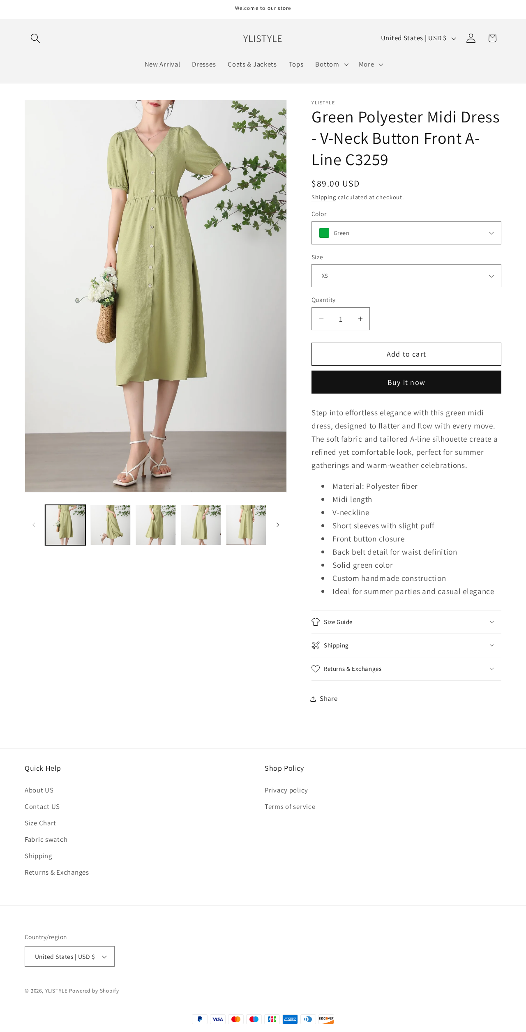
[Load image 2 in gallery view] (110, 525)
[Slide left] (34, 525)
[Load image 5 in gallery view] (246, 525)
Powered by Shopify (94, 990)
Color (318, 214)
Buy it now (406, 382)
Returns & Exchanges (57, 872)
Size (317, 257)
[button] (35, 38)
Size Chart (40, 822)
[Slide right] (278, 525)
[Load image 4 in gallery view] (201, 525)
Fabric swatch (46, 839)
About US (39, 790)
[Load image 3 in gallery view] (156, 525)
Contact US (42, 806)
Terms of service (290, 806)
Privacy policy (286, 790)
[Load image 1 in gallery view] (65, 525)
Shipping (323, 197)
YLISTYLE (56, 990)
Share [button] (329, 698)
